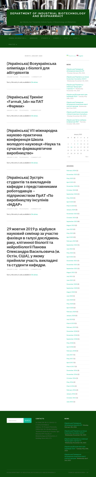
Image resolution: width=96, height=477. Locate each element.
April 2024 (70, 202)
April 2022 (70, 257)
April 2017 (70, 362)
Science (56, 38)
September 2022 (72, 245)
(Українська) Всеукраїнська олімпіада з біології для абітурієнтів (31, 68)
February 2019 (71, 327)
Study (75, 38)
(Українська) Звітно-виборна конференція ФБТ (76, 121)
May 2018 (70, 343)
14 (71, 147)
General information (17, 38)
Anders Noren (80, 472)
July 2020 (70, 296)
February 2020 (71, 311)
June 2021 (70, 280)
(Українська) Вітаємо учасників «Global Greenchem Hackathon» (77, 113)
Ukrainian (34, 82)
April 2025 (70, 182)
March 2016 (71, 386)
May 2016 (70, 382)
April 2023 (70, 237)
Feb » (87, 156)
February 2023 (71, 241)
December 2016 (72, 370)
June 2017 (70, 355)
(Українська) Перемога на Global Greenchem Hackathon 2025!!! (78, 78)
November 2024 (72, 186)
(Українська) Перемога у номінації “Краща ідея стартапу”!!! (75, 86)
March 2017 (71, 366)
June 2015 (70, 402)
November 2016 (72, 374)
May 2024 (70, 198)
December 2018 (72, 331)
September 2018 (72, 339)
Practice (12, 44)
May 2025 (70, 178)
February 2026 (71, 170)
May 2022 (70, 253)
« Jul (68, 156)
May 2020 (70, 304)
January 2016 (71, 394)
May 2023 (70, 233)
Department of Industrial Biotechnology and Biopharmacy (48, 15)
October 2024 (71, 190)
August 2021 (71, 272)
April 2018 (70, 347)
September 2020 (72, 288)
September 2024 (72, 194)
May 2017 (70, 358)
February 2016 (71, 390)
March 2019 (71, 323)
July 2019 (70, 319)
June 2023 (70, 229)
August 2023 (71, 225)
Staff (66, 38)
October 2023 (71, 217)
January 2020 (71, 315)
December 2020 (72, 284)
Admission (33, 38)
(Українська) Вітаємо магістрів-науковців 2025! (77, 95)
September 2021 (72, 268)
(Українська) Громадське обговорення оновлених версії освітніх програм (77, 104)
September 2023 (72, 221)
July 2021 (70, 276)
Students (44, 38)
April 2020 (70, 307)
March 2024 (71, 206)
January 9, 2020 (12, 110)
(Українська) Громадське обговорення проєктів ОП (75, 70)
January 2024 (71, 210)
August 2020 (71, 292)
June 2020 (70, 300)
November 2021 (72, 264)
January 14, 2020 (12, 77)
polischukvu (24, 77)
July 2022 (70, 249)
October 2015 (71, 398)
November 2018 (72, 335)
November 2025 (72, 174)
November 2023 (72, 213)
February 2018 (71, 351)
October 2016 (71, 378)
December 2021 (72, 260)
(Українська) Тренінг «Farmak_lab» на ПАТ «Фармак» (25, 101)
